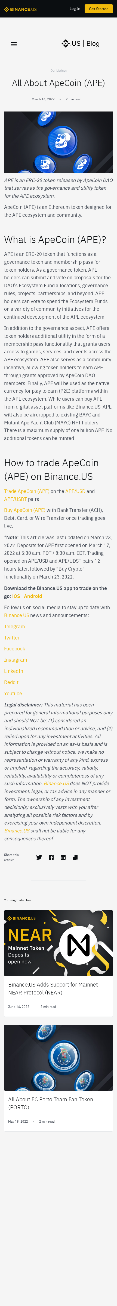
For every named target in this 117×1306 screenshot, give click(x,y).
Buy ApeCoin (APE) (24, 509)
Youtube (13, 693)
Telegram (14, 626)
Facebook (14, 648)
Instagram (15, 659)
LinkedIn (13, 670)
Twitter (12, 637)
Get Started (99, 8)
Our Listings (59, 70)
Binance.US (16, 615)
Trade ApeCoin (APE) (27, 491)
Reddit (11, 682)
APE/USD (75, 491)
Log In (75, 8)
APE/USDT (15, 498)
